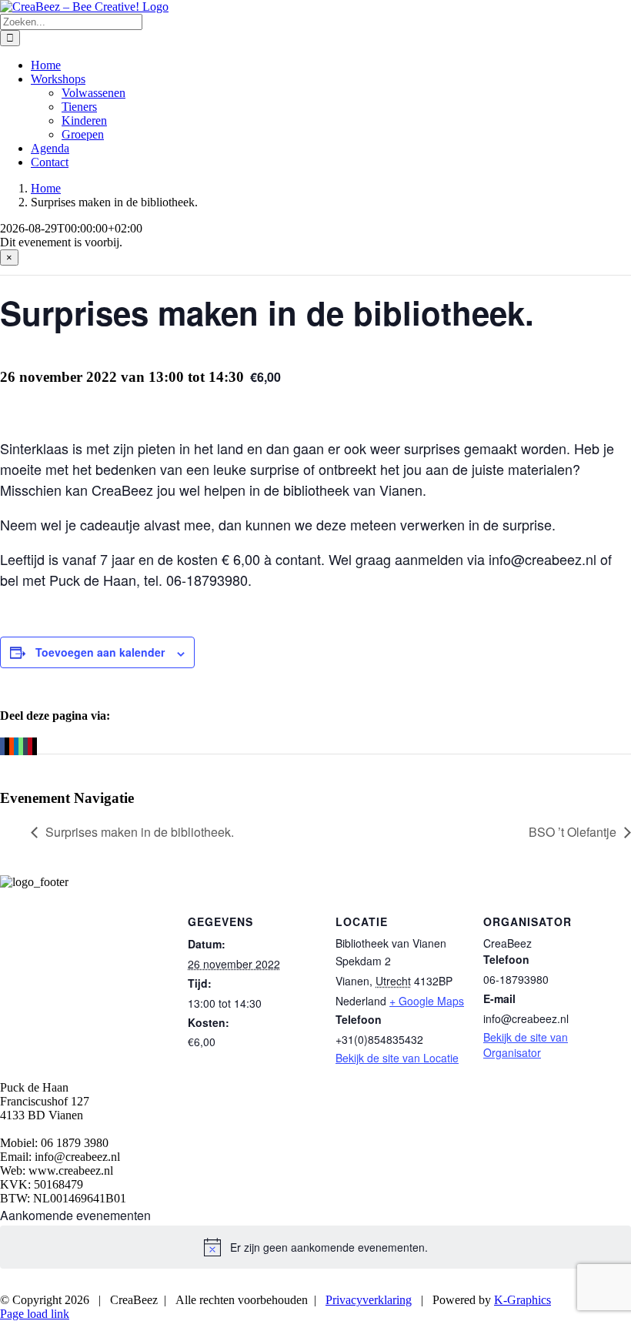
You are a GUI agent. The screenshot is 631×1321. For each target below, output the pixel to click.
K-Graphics (522, 1299)
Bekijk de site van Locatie (397, 1057)
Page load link (34, 1313)
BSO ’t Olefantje (572, 832)
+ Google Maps (426, 1000)
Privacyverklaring (369, 1299)
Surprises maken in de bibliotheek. (139, 832)
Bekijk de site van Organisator (525, 1044)
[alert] (315, 1247)
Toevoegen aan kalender (100, 652)
